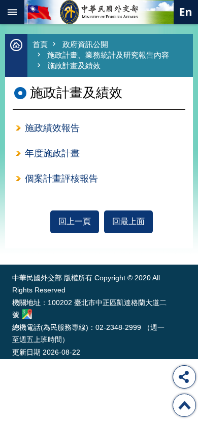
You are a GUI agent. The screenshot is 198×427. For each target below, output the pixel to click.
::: (14, 245)
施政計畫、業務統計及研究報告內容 (108, 55)
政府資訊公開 (85, 44)
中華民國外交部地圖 (27, 314)
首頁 (40, 44)
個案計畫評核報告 (61, 179)
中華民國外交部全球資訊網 (99, 12)
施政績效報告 (52, 128)
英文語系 (186, 12)
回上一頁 (74, 221)
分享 (184, 377)
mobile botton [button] (12, 12)
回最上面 (128, 221)
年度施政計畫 (52, 153)
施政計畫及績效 (74, 65)
